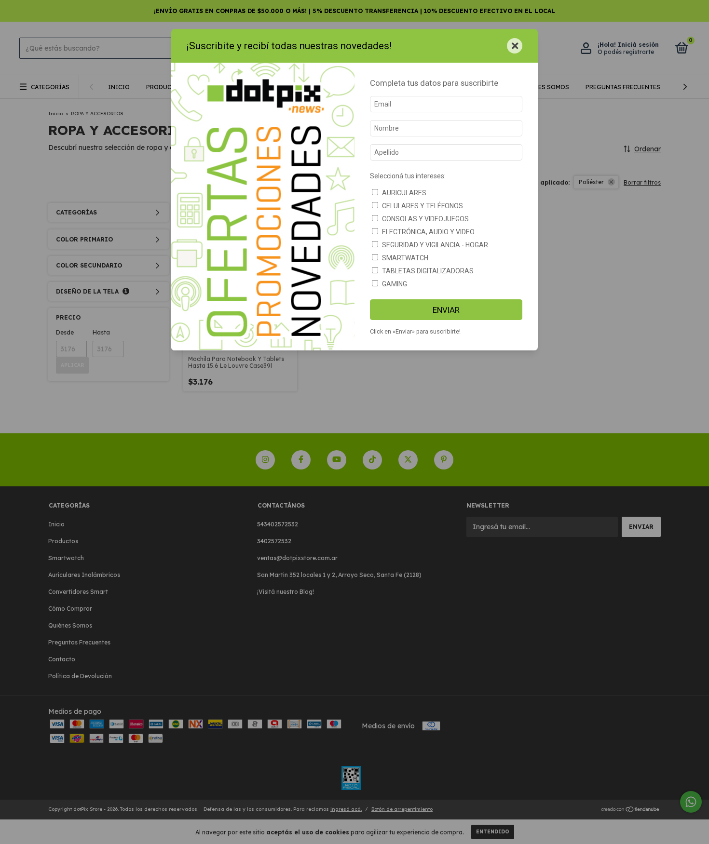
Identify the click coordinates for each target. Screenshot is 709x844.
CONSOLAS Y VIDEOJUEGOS (425, 219)
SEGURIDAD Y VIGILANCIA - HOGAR (435, 245)
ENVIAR (446, 310)
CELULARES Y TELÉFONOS (422, 206)
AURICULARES (404, 193)
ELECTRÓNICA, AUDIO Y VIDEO (428, 232)
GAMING (394, 284)
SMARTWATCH (405, 258)
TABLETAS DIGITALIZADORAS (428, 271)
